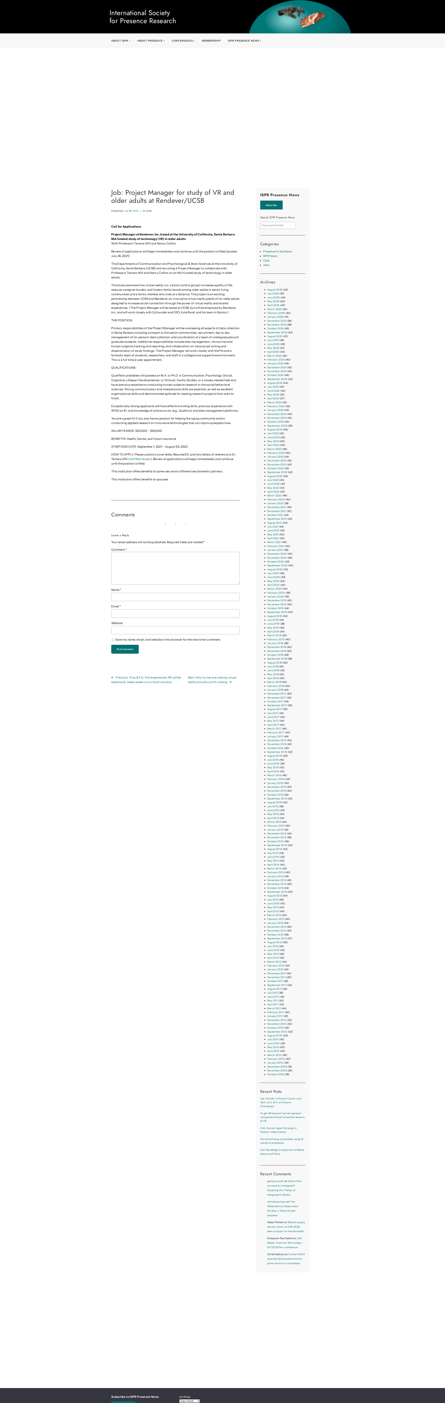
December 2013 (276, 880)
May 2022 (273, 487)
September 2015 (277, 798)
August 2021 (274, 522)
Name (116, 590)
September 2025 (277, 332)
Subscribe (271, 205)
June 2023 (273, 437)
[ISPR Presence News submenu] (260, 41)
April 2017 (273, 724)
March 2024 (274, 402)
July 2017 (272, 713)
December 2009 (277, 1066)
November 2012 (276, 930)
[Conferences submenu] (194, 41)
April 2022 (273, 491)
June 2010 (273, 1043)
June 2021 (273, 530)
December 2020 (277, 553)
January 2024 (275, 410)
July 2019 (272, 619)
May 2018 (273, 674)
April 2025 (273, 351)
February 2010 (276, 1058)
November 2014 (276, 837)
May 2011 (272, 1000)
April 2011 (273, 1004)
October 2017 (275, 701)
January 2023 (275, 456)
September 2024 (277, 379)
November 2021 (276, 511)
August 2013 (274, 895)
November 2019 (276, 604)
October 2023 (275, 421)
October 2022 (275, 468)
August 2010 (274, 1035)
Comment (119, 549)
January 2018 (275, 689)
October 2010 (275, 1027)
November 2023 (276, 417)
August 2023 (274, 429)
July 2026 (273, 293)
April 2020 (273, 584)
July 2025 (273, 340)
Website (117, 623)
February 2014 (276, 872)
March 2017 (274, 728)
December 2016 (276, 740)
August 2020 (275, 569)
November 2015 (276, 790)
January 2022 (275, 503)
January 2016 (275, 783)
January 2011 (275, 1016)
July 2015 (272, 806)
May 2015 (273, 814)
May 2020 (273, 581)
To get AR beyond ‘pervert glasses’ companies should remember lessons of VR (282, 1117)
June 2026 (273, 297)
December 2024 (276, 367)
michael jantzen (276, 1201)
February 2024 (276, 406)
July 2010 (273, 1039)
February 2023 (276, 452)
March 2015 (274, 821)
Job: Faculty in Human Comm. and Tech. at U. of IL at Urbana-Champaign (280, 1102)
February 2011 (275, 1012)
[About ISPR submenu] (129, 41)
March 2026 (274, 309)
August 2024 (274, 383)
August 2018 (274, 662)
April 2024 (273, 398)
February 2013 (275, 919)
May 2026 (273, 301)
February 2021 (275, 546)
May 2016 (273, 767)
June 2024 (273, 390)
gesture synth (275, 1181)
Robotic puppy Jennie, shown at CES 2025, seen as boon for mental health (286, 1227)
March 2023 (274, 449)
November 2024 (276, 371)
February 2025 (276, 359)
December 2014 (276, 833)
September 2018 (277, 658)
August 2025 (274, 336)
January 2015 (275, 829)
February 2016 (276, 779)
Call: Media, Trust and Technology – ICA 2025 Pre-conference (285, 1243)
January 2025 (275, 363)
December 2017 (276, 693)
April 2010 (273, 1051)
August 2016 (274, 755)
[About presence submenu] (164, 41)
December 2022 (276, 460)
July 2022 (273, 480)
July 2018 (272, 666)
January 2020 (275, 596)
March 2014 (274, 868)
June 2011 (273, 996)
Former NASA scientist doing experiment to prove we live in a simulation (286, 1259)
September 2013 (277, 891)
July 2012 (272, 946)
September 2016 (277, 752)
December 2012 (276, 926)
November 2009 (277, 1070)
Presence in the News (277, 251)
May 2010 (273, 1047)
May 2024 (273, 394)
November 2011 (276, 977)
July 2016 (272, 759)
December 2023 (276, 414)
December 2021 (276, 507)
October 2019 (275, 608)
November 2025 (276, 324)
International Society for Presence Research (143, 17)
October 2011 (275, 981)
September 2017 (277, 705)
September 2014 (277, 845)
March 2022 (274, 495)
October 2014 (275, 841)
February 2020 (276, 592)
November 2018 (276, 651)
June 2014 (273, 856)
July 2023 (273, 433)
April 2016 (273, 771)
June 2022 (273, 483)
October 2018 (275, 654)
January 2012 (275, 969)
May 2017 (273, 720)
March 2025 (274, 355)
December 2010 (276, 1020)
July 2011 (272, 992)
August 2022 (274, 476)
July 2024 (273, 386)
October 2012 (275, 934)
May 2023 (273, 441)
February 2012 (275, 965)
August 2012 (274, 942)
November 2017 (276, 697)
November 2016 (276, 744)
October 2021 (275, 515)
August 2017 (274, 709)
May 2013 (273, 907)
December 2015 (276, 786)
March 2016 (274, 775)
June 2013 (273, 903)
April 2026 (273, 305)
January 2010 (275, 1062)
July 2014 (272, 853)
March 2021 (274, 542)
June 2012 (273, 950)
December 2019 (276, 600)
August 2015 (274, 802)
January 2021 (275, 550)
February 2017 (275, 732)
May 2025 (273, 348)
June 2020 (273, 577)
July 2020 (273, 573)
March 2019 (274, 635)
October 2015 (275, 794)
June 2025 (273, 344)
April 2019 (273, 631)
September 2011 (277, 985)
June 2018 (273, 670)
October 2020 (275, 561)
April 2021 (273, 538)
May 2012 (273, 954)
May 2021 (273, 534)
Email (116, 606)
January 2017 (275, 736)
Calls (266, 260)
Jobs (149, 210)
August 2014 (274, 849)
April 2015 (273, 818)
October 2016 (275, 748)
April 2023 (273, 445)
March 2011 (274, 1008)
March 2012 (274, 961)
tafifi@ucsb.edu (140, 459)
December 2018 (276, 647)
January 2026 (275, 316)
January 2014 (275, 876)
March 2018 (274, 682)
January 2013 (275, 923)
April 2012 (273, 957)
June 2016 (273, 763)
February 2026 (276, 313)
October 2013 (275, 888)
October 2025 (275, 328)
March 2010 (274, 1055)
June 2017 (273, 717)
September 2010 (277, 1031)
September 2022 (277, 472)
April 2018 (273, 678)
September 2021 (277, 518)
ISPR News (270, 256)
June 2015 (273, 810)
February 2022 (276, 499)
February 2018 (275, 686)
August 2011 (274, 988)
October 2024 (275, 375)
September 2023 (277, 425)
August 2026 (275, 289)
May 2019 (273, 627)
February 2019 (276, 639)
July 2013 (272, 899)
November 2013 (276, 884)
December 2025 (276, 320)
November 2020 (277, 557)
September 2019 (277, 612)
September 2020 (277, 565)
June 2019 (273, 623)
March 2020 (274, 588)
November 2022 (276, 464)
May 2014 (273, 860)
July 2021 (272, 526)
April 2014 (273, 864)
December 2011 (276, 973)
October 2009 (275, 1074)
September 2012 (277, 938)
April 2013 (273, 911)
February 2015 (275, 825)
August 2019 (274, 616)
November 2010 (276, 1023)
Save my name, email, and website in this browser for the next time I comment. (168, 639)
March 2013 (274, 915)
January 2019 (275, 643)
